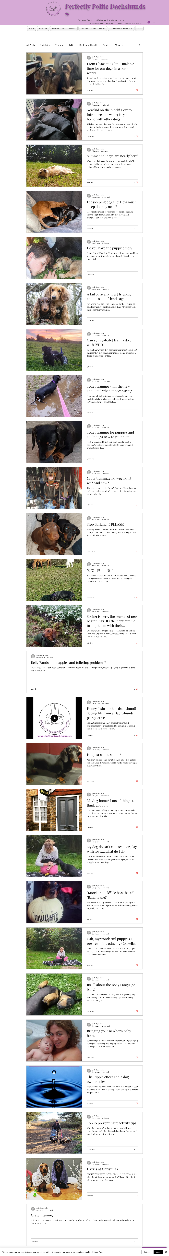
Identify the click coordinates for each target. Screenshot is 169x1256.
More (117, 45)
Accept (158, 1252)
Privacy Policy (97, 1252)
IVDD (71, 45)
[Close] (166, 1252)
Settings (147, 1252)
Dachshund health (88, 45)
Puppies (106, 45)
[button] (139, 45)
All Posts (30, 45)
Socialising (45, 45)
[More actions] (137, 57)
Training (59, 45)
